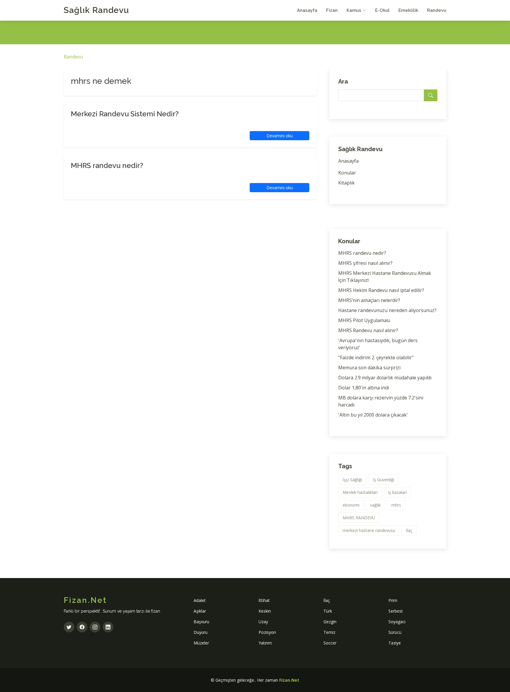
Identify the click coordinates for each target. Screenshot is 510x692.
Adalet (200, 600)
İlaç (409, 530)
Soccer (329, 643)
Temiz (329, 632)
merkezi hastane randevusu (369, 530)
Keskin (265, 611)
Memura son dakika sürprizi (369, 367)
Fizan (332, 10)
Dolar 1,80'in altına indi (363, 387)
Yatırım (265, 643)
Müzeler (201, 643)
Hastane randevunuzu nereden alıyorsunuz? (387, 310)
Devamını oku (280, 135)
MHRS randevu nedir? (362, 253)
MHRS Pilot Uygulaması (364, 320)
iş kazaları (397, 492)
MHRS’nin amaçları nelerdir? (369, 300)
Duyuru (200, 632)
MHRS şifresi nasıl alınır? (365, 263)
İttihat (264, 600)
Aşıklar (200, 611)
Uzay (263, 621)
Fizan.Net (289, 680)
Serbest (395, 611)
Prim (392, 600)
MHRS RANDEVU (359, 517)
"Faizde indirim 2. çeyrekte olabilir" (375, 357)
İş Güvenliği (383, 479)
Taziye (394, 643)
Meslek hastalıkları (360, 492)
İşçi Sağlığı (352, 479)
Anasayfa (307, 10)
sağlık (375, 505)
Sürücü (394, 632)
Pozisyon (267, 632)
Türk (327, 611)
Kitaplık (346, 182)
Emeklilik (408, 10)
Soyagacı (397, 621)
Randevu (436, 10)
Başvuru (201, 621)
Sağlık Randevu (96, 10)
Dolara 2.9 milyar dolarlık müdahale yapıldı (384, 377)
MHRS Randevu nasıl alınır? (368, 330)
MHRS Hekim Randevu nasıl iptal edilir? (381, 290)
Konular (347, 172)
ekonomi (351, 505)
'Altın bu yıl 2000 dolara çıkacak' (373, 415)
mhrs (396, 505)
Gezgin (329, 621)
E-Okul (382, 10)
